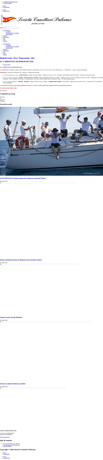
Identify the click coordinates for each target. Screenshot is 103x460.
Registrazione (6, 7)
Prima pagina (24, 58)
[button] (51, 97)
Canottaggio (6, 37)
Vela (4, 38)
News (4, 40)
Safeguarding (9, 34)
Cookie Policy (6, 454)
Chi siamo (8, 31)
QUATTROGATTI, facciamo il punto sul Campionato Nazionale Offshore (23, 178)
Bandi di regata (6, 58)
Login (4, 5)
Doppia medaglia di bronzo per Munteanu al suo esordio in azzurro (21, 260)
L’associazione (6, 30)
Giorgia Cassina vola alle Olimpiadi (11, 317)
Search (1, 27)
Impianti (5, 35)
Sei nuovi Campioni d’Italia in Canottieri (12, 383)
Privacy (5, 452)
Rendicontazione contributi (12, 33)
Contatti (5, 41)
